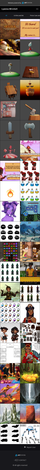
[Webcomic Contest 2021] (30, 344)
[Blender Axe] (30, 122)
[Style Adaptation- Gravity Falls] (30, 243)
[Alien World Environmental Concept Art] (30, 385)
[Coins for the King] (30, 61)
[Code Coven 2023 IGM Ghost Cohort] (30, 20)
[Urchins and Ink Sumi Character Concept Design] (10, 203)
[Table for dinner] (10, 81)
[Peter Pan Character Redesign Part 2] (30, 283)
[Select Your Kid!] (10, 324)
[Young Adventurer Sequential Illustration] (30, 364)
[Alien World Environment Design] (30, 405)
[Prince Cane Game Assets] (30, 142)
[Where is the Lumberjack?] (30, 101)
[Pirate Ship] (30, 81)
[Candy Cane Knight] (10, 142)
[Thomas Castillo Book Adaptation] (10, 385)
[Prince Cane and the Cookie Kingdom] (10, 162)
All (6, 15)
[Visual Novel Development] (10, 263)
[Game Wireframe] (10, 344)
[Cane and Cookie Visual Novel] (30, 162)
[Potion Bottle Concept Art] (30, 182)
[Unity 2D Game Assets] (30, 324)
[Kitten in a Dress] (30, 41)
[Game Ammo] (10, 182)
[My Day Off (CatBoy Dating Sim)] (30, 263)
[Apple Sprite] (10, 41)
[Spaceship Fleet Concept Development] (30, 425)
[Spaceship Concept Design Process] (10, 425)
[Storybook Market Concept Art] (10, 364)
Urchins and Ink (18, 15)
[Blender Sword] (10, 122)
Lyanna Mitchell (10, 9)
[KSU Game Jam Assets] (10, 304)
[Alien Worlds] (10, 405)
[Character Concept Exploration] (30, 304)
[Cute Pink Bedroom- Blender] (10, 101)
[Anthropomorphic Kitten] (10, 61)
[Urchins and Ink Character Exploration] (10, 223)
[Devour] (10, 20)
